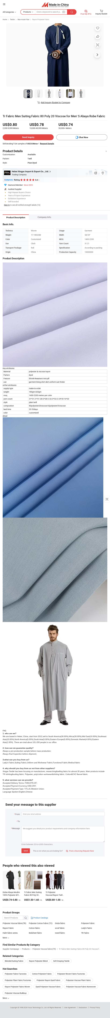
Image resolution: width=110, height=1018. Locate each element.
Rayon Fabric (8, 928)
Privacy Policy (95, 1007)
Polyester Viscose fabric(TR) (14, 923)
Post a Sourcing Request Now (80, 851)
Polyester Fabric (88, 923)
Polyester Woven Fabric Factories (71, 974)
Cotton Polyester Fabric (42, 974)
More (5, 998)
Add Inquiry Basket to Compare (55, 102)
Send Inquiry (28, 137)
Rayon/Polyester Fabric (40, 19)
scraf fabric (60, 928)
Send (26, 850)
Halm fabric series (10, 933)
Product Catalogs (40, 917)
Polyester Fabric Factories (15, 974)
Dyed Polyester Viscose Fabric (48, 986)
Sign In (7, 205)
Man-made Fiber (23, 19)
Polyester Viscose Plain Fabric (78, 980)
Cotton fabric (34, 928)
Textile (12, 19)
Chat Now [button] (83, 137)
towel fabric (60, 933)
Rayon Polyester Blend (38, 961)
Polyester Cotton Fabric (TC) (40, 923)
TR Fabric (85, 933)
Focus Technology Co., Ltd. (37, 1007)
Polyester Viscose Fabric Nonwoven (81, 986)
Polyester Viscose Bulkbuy (16, 993)
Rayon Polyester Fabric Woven (17, 986)
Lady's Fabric (86, 928)
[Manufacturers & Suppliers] (55, 4)
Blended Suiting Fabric (14, 961)
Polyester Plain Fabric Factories (18, 980)
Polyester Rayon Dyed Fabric (48, 980)
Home (5, 19)
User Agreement (70, 1007)
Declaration (83, 1007)
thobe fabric (60, 923)
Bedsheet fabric (35, 933)
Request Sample (47, 143)
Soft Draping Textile (61, 961)
